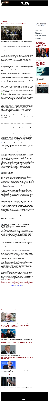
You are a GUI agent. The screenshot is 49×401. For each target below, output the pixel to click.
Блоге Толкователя (13, 53)
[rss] (22, 285)
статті (10, 0)
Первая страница (4, 21)
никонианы (2, 283)
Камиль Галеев (31, 281)
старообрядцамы (7, 283)
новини (7, 0)
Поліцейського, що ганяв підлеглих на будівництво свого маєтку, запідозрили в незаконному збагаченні (15, 326)
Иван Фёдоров (10, 282)
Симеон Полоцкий (12, 283)
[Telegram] (41, 25)
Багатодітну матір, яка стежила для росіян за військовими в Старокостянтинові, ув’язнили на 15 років (14, 374)
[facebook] (13, 285)
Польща (15, 281)
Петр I (28, 281)
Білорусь (2, 281)
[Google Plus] (19, 285)
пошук (22, 0)
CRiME (25, 3)
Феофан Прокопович (28, 283)
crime (32, 283)
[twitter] (16, 285)
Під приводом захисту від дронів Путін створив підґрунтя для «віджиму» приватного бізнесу (40, 38)
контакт (18, 0)
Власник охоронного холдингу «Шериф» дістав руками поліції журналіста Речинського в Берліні (41, 30)
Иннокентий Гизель (17, 283)
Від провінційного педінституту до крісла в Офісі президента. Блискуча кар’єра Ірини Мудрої (41, 44)
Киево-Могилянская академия (10, 281)
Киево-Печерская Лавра (27, 282)
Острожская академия (4, 282)
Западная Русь (23, 281)
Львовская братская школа (15, 282)
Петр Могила (18, 281)
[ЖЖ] (39, 25)
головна (2, 0)
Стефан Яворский (23, 283)
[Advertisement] (24, 13)
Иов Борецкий (21, 282)
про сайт (14, 0)
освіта (5, 281)
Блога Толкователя (9, 279)
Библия (26, 281)
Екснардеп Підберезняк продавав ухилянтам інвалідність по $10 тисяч (16, 342)
